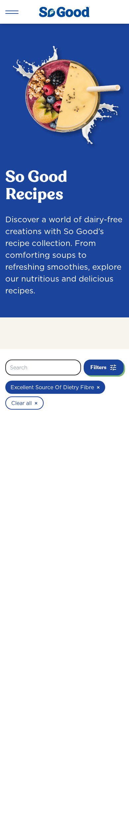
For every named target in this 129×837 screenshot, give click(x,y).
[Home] (64, 12)
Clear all (24, 403)
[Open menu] (12, 11)
